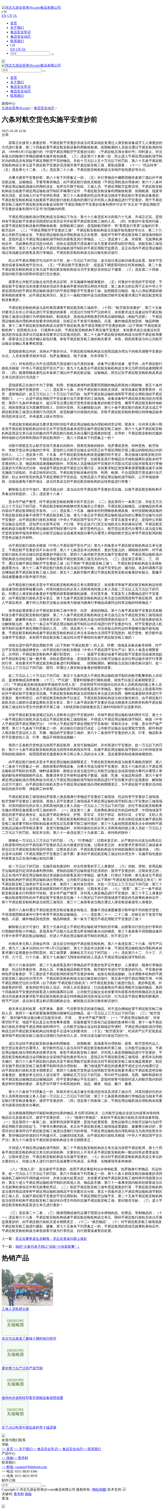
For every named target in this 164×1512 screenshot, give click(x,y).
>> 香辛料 (20, 1458)
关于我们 (17, 27)
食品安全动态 (20, 36)
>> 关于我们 (23, 1449)
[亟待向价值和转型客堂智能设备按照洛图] (15, 1394)
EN (4, 15)
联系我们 (17, 41)
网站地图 (99, 1489)
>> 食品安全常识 (45, 1449)
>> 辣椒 (7, 1458)
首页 (13, 23)
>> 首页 (7, 1449)
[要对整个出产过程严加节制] (15, 1364)
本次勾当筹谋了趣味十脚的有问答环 (29, 1338)
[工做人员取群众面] (27, 1305)
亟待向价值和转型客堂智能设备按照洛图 (32, 1398)
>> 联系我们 (92, 1449)
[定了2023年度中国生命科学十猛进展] (15, 1423)
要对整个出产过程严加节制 (22, 1368)
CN (9, 15)
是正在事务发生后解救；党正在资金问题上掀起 (51, 1238)
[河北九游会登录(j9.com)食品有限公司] (31, 7)
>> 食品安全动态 (70, 1449)
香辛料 (19, 1494)
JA (15, 15)
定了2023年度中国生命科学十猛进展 (29, 1427)
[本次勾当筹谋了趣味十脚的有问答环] (15, 1334)
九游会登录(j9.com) (16, 108)
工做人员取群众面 (15, 1309)
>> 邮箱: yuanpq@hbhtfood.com (24, 1467)
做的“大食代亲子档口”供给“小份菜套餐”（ (47, 1246)
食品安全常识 (20, 32)
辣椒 (28, 1494)
